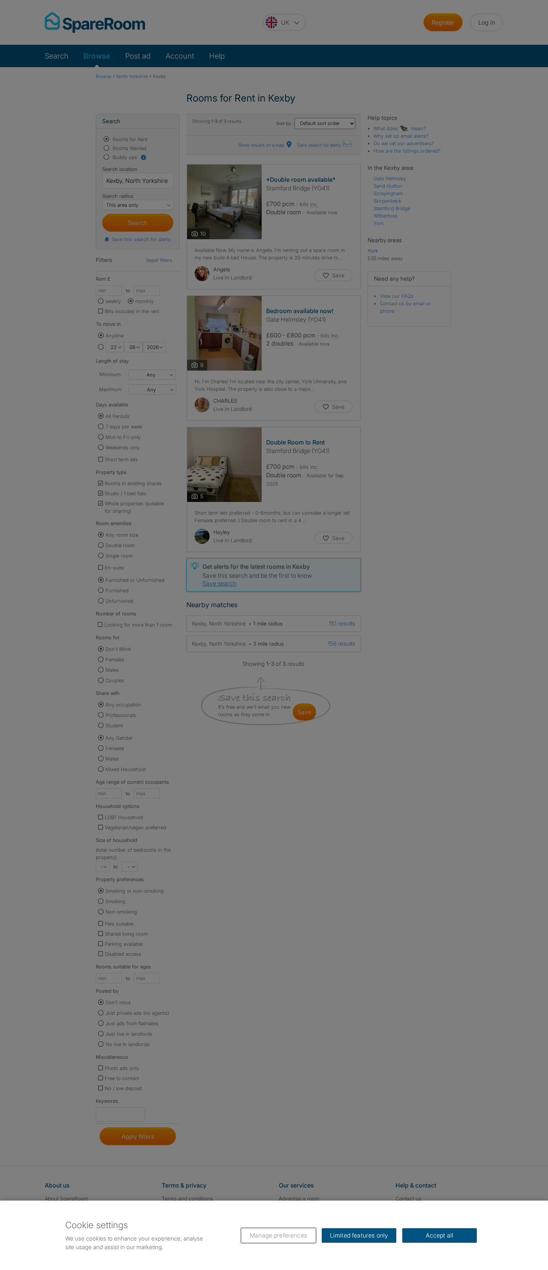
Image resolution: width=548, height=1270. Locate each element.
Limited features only (359, 1235)
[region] (274, 1235)
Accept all (440, 1235)
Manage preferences (278, 1235)
